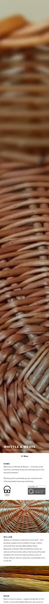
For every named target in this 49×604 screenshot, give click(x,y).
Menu (26, 456)
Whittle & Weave (20, 447)
